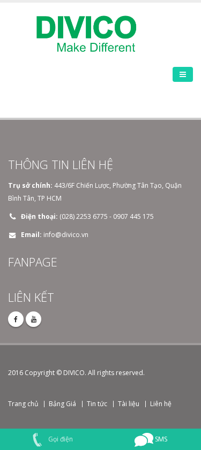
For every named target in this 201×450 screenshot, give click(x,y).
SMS (160, 439)
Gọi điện (60, 439)
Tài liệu (128, 403)
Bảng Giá (62, 403)
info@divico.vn (65, 234)
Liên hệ (161, 403)
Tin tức (97, 403)
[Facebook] (16, 319)
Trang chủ (23, 403)
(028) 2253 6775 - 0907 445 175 (106, 216)
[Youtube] (33, 319)
